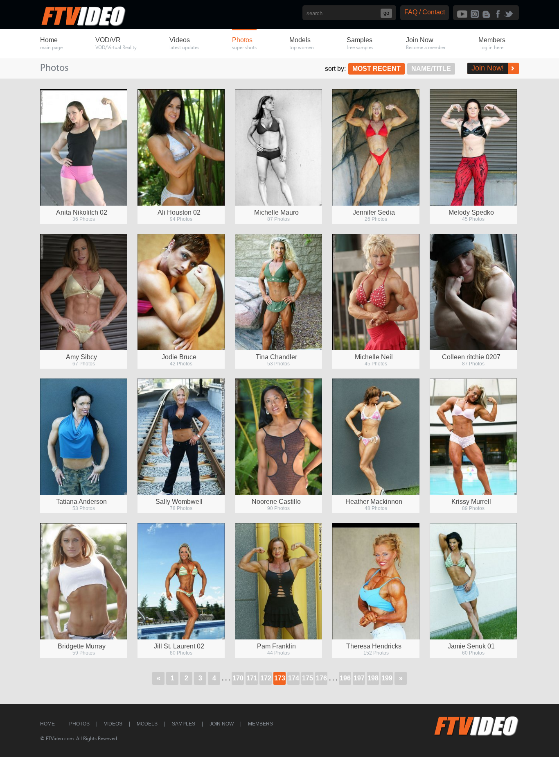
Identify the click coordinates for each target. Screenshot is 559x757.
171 (251, 678)
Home (47, 724)
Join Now (222, 724)
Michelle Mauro (276, 212)
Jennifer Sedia (374, 212)
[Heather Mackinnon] (375, 436)
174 (293, 678)
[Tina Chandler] (278, 292)
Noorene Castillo (276, 501)
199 (386, 678)
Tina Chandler (276, 357)
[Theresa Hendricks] (375, 581)
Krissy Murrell (471, 501)
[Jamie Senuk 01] (473, 581)
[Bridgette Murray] (83, 581)
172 (265, 678)
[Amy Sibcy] (83, 292)
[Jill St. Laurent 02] (181, 581)
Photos (79, 724)
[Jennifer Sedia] (375, 147)
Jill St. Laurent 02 (179, 646)
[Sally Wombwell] (181, 436)
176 (321, 678)
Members (260, 724)
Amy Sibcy (81, 357)
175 (307, 678)
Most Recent (376, 68)
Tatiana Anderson (81, 501)
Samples (183, 724)
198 (373, 678)
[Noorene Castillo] (278, 436)
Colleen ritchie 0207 (471, 357)
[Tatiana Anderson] (83, 436)
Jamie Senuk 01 (471, 646)
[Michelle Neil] (375, 292)
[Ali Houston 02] (181, 147)
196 (345, 678)
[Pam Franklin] (278, 581)
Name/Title (431, 68)
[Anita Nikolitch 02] (83, 147)
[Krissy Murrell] (473, 436)
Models (147, 724)
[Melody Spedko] (473, 147)
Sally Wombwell (179, 501)
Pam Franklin (276, 646)
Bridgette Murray (82, 646)
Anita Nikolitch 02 (81, 212)
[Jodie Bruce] (181, 292)
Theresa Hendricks (373, 646)
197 (359, 678)
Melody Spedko (471, 212)
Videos (113, 724)
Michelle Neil (374, 357)
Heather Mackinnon (373, 501)
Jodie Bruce (179, 357)
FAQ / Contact (424, 12)
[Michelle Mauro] (278, 147)
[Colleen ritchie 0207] (473, 292)
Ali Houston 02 (179, 212)
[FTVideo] (83, 24)
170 (237, 678)
